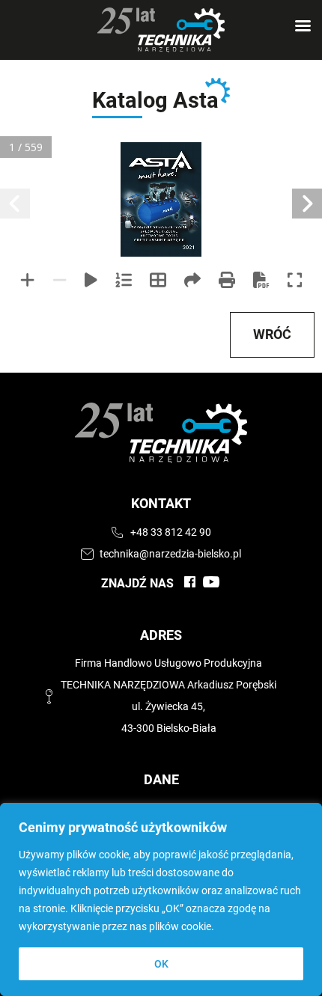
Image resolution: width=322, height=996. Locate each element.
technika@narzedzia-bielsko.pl (170, 554)
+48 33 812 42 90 (170, 532)
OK (161, 964)
